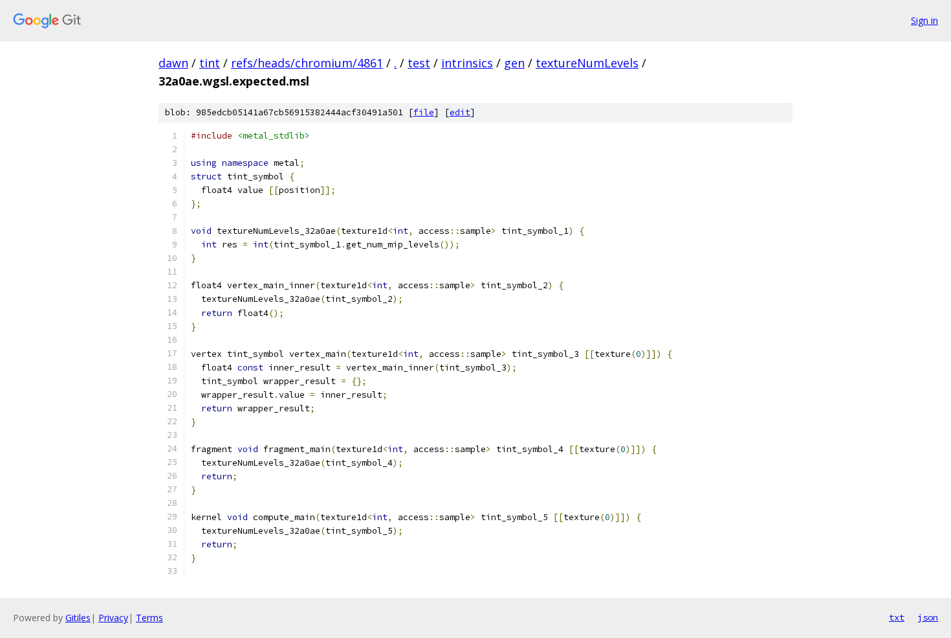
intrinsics (467, 63)
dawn (173, 63)
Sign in (924, 20)
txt (896, 617)
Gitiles (78, 617)
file (423, 112)
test (419, 63)
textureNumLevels (587, 63)
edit (460, 112)
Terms (149, 617)
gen (514, 63)
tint (209, 63)
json (927, 617)
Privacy (113, 617)
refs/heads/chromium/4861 (307, 63)
